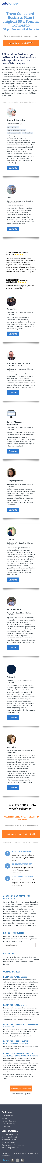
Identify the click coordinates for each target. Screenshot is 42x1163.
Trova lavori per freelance (11, 1148)
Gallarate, (14, 939)
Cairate (10, 680)
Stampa (4, 1118)
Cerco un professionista (10, 1134)
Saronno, (27, 939)
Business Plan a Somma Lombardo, (24, 914)
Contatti (13, 1115)
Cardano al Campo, (26, 962)
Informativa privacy (8, 1123)
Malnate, (21, 939)
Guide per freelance (9, 1142)
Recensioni (6, 1126)
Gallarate (10, 313)
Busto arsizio (12, 750)
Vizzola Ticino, (14, 962)
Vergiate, (6, 959)
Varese (20, 941)
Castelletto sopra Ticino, (25, 959)
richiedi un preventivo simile (21, 1088)
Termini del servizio (9, 1121)
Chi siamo (5, 1115)
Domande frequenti (9, 1140)
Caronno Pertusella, (20, 936)
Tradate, (14, 941)
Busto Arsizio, (8, 936)
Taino (9, 613)
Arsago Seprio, (8, 957)
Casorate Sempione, (21, 957)
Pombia (6, 964)
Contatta (13, 168)
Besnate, (13, 959)
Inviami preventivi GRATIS (21, 834)
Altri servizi (30, 925)
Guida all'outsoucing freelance (13, 1145)
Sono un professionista (10, 1137)
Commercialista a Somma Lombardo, (16, 902)
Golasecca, (32, 957)
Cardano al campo (14, 201)
